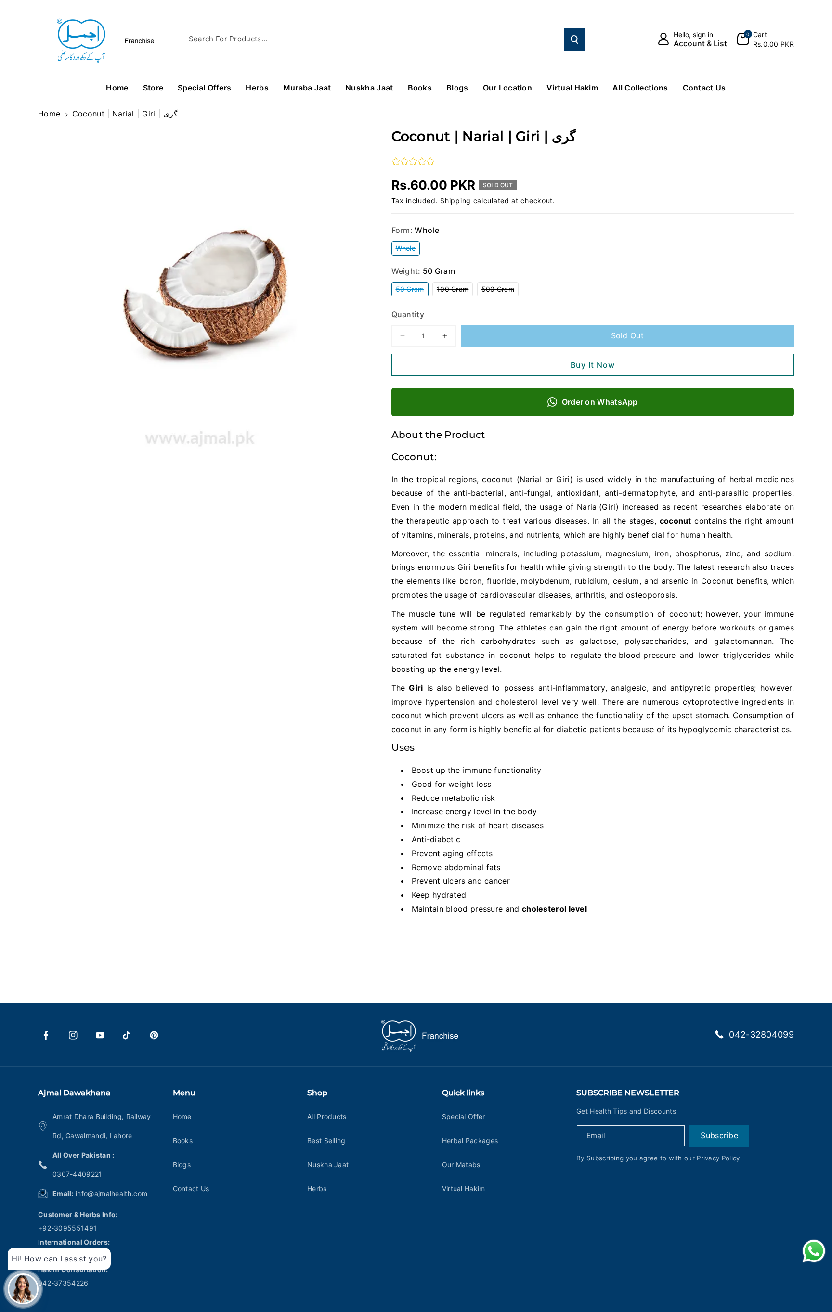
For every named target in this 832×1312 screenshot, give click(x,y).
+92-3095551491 (67, 1228)
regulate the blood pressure (623, 655)
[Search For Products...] (574, 39)
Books (183, 1140)
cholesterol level (554, 908)
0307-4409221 (77, 1174)
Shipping (455, 200)
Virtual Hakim (463, 1188)
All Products (327, 1116)
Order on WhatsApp (600, 402)
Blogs (182, 1164)
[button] (765, 39)
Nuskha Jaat (328, 1164)
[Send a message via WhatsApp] (814, 1251)
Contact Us (191, 1188)
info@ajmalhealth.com (111, 1193)
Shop (317, 1092)
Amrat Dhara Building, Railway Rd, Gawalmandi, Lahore (101, 1126)
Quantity (407, 314)
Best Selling (326, 1140)
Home (49, 113)
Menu (184, 1092)
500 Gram (500, 290)
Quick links (463, 1092)
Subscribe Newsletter (627, 1092)
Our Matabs (461, 1164)
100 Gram (455, 290)
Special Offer (463, 1116)
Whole (408, 250)
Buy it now (593, 365)
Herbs (317, 1188)
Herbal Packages (470, 1140)
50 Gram (412, 290)
